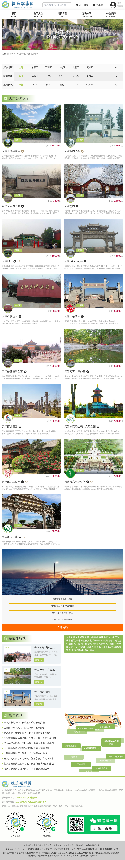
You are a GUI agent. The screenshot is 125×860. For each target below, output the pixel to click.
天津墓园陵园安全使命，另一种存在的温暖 (25, 753)
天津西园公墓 (72, 151)
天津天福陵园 (72, 316)
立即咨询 (62, 627)
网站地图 (80, 845)
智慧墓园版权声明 (94, 845)
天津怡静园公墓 (73, 261)
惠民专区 (87, 15)
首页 (14, 15)
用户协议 (47, 845)
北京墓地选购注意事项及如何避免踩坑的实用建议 (29, 763)
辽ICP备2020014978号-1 (109, 849)
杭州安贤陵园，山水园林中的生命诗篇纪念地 (26, 769)
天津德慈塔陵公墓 (12, 371)
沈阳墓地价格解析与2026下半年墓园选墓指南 (26, 748)
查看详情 (38, 660)
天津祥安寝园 (10, 316)
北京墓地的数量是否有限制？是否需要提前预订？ (29, 733)
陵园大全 (38, 15)
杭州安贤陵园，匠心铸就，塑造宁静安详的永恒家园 (30, 758)
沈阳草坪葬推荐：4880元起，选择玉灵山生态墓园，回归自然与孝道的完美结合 (31, 743)
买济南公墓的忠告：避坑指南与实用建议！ (25, 728)
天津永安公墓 (10, 536)
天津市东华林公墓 (74, 481)
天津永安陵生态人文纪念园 (80, 426)
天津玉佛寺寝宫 (11, 151)
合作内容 (37, 845)
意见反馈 (58, 845)
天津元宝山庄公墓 (74, 371)
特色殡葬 (111, 15)
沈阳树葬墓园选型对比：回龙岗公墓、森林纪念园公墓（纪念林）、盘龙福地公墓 (31, 738)
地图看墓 (62, 15)
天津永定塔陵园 (11, 481)
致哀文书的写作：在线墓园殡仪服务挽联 (24, 722)
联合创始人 (69, 845)
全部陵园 (21, 54)
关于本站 (27, 845)
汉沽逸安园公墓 (11, 206)
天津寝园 (7, 261)
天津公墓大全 (32, 54)
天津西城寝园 (10, 426)
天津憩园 (69, 206)
